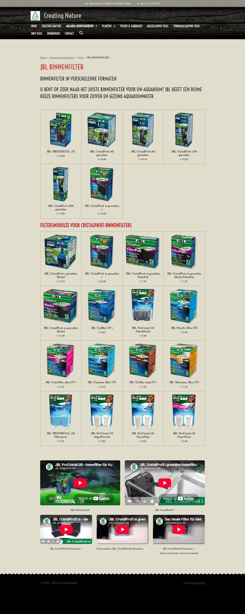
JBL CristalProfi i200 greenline (61, 207)
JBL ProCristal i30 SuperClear (184, 434)
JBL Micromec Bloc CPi (184, 382)
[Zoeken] (81, 33)
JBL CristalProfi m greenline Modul (61, 329)
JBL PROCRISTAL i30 (61, 151)
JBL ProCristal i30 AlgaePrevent (102, 434)
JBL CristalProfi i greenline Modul (60, 275)
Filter (81, 57)
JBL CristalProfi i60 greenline (102, 153)
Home (43, 57)
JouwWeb (200, 583)
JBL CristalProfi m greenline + (102, 207)
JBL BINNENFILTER (98, 57)
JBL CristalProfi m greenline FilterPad (143, 275)
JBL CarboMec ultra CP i (61, 382)
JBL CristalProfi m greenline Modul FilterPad (184, 275)
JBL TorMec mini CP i (143, 382)
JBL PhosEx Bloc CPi (184, 327)
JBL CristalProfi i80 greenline (143, 153)
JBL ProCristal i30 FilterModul (143, 329)
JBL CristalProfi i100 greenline (184, 153)
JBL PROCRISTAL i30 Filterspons (61, 434)
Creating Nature (62, 15)
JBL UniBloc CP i (102, 327)
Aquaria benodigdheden (62, 57)
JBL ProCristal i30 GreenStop (143, 434)
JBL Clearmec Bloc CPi (102, 382)
